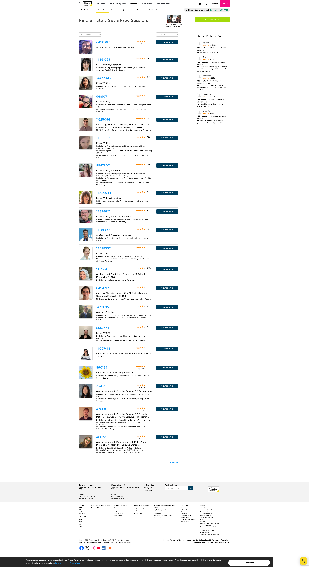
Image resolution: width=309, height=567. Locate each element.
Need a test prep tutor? (208, 10)
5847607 (103, 165)
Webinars (184, 508)
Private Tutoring (186, 515)
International (147, 487)
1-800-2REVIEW (92, 487)
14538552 (103, 248)
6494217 (102, 288)
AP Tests (82, 513)
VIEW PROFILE (167, 42)
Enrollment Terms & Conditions (211, 527)
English (116, 512)
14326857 (103, 307)
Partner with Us (205, 515)
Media (202, 519)
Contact (203, 521)
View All (174, 462)
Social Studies (118, 513)
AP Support (118, 515)
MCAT (81, 525)
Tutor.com (157, 512)
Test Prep (157, 513)
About (202, 508)
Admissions (147, 4)
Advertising (147, 489)
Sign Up (225, 4)
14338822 (103, 211)
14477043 (103, 78)
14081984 (103, 138)
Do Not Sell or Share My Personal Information (211, 540)
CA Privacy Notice (183, 540)
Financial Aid (137, 513)
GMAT (81, 521)
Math (115, 508)
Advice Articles (186, 510)
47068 (101, 409)
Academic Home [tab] (87, 10)
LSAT (81, 523)
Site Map (226, 542)
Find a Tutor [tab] (102, 10)
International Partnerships (209, 523)
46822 (101, 437)
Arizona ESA (95, 508)
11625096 (103, 119)
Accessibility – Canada (208, 531)
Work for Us (204, 512)
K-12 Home (157, 508)
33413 (100, 386)
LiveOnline (184, 513)
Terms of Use (75, 563)
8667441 (102, 328)
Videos (183, 512)
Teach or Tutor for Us (208, 510)
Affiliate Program (206, 513)
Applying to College (140, 512)
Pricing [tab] (113, 10)
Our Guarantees (206, 525)
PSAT (81, 512)
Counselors (185, 521)
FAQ (80, 489)
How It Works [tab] (136, 10)
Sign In (215, 4)
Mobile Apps (185, 517)
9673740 (103, 269)
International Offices (188, 519)
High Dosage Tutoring (162, 510)
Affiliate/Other (148, 491)
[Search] (206, 4)
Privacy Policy (60, 563)
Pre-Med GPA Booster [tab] (153, 10)
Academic (134, 4)
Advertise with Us (206, 517)
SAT (80, 508)
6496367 (103, 42)
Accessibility (204, 529)
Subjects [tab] (123, 10)
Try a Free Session (212, 19)
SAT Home (100, 4)
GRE (80, 519)
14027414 (103, 348)
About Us (157, 517)
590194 (101, 367)
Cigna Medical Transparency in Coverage (209, 533)
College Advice (138, 510)
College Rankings (139, 508)
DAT (80, 527)
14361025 (103, 59)
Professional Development (163, 515)
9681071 (102, 96)
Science (116, 510)
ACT (80, 510)
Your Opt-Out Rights (201, 542)
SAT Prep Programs (117, 4)
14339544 (103, 193)
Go (191, 488)
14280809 (103, 230)
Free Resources (163, 4)
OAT (80, 528)
